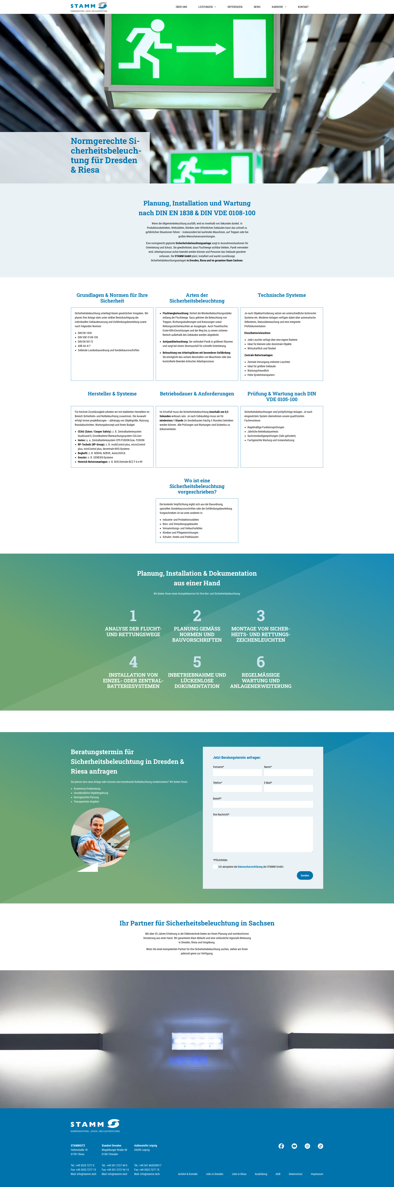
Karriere (277, 6)
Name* (268, 766)
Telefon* (217, 782)
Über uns (181, 6)
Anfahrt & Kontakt (187, 1174)
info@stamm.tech (86, 1174)
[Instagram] (307, 1146)
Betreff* (217, 798)
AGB (278, 1174)
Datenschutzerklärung (250, 866)
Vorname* (218, 766)
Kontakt (303, 6)
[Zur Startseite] (89, 7)
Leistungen (205, 6)
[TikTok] (320, 1146)
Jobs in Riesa (239, 1174)
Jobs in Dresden (214, 1174)
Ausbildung (261, 1174)
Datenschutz (295, 1174)
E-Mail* (268, 782)
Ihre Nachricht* (221, 814)
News (257, 6)
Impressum (317, 1174)
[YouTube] (294, 1146)
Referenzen (235, 6)
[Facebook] (281, 1146)
